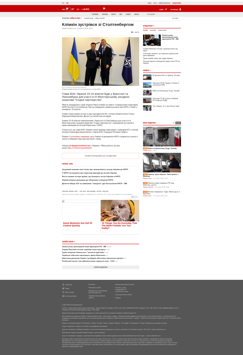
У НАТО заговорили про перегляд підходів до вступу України (89, 173)
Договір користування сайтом (124, 284)
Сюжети (146, 70)
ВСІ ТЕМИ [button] (175, 18)
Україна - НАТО (73, 191)
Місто (113, 14)
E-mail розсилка (70, 296)
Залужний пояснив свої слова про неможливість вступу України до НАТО (95, 169)
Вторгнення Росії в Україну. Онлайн (166, 75)
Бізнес (128, 14)
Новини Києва (88, 18)
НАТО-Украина (91, 191)
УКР (67, 3)
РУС (63, 3)
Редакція (118, 298)
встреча (99, 191)
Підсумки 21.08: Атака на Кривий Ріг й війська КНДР (165, 99)
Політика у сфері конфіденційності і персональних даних (121, 289)
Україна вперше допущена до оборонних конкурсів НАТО (87, 180)
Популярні (153, 30)
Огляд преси (148, 26)
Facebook (68, 285)
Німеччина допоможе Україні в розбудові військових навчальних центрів (94, 258)
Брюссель (105, 191)
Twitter (67, 288)
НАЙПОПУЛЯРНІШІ (164, 3)
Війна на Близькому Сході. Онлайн (166, 91)
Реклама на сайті (95, 288)
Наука (136, 14)
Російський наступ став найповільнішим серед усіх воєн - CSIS (89, 261)
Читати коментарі (101, 267)
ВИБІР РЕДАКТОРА (149, 123)
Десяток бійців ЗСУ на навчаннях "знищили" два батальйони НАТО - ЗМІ (94, 183)
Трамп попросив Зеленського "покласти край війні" (85, 252)
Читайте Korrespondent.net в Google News (101, 156)
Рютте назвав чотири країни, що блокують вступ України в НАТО (91, 176)
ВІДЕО (149, 3)
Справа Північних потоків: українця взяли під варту (86, 249)
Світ (120, 14)
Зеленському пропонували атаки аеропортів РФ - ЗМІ (86, 247)
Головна (95, 14)
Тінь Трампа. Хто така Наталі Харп (166, 106)
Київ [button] (63, 9)
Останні (145, 30)
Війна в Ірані (87, 18)
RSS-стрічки (69, 292)
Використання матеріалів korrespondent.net (98, 292)
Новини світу (147, 150)
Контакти (92, 284)
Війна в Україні (100, 18)
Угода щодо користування (123, 294)
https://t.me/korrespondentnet (79, 148)
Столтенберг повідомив (79, 136)
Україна (105, 14)
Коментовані (162, 30)
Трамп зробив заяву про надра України (158, 58)
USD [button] (78, 9)
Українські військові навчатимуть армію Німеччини (85, 255)
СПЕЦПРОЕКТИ (176, 3)
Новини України (148, 187)
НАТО (84, 191)
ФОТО (155, 3)
